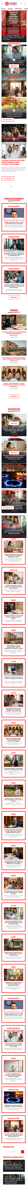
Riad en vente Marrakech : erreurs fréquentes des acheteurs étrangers (14, 384)
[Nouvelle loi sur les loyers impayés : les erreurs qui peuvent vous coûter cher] (13, 700)
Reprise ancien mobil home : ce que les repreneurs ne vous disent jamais (13, 954)
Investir (14, 409)
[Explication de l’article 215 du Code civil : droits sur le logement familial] (13, 975)
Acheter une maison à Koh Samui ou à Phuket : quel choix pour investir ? (13, 587)
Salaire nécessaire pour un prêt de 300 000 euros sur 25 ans (14, 223)
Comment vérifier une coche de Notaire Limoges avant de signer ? (14, 332)
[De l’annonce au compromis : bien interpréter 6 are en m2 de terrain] (13, 791)
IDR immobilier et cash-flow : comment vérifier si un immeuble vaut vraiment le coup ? (13, 1181)
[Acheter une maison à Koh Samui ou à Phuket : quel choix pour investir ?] (13, 578)
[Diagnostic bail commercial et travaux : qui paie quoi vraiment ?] (13, 669)
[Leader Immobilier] (11, 3)
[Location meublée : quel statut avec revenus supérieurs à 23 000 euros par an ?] (14, 88)
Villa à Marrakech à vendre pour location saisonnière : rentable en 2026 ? (13, 892)
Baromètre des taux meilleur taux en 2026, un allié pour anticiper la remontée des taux (14, 254)
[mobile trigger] (3, 3)
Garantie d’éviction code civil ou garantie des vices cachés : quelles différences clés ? (13, 831)
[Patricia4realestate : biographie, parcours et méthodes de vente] (13, 761)
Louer (14, 436)
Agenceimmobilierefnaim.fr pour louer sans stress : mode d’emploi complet (14, 922)
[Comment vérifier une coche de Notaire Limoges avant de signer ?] (14, 322)
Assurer (14, 41)
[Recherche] (21, 3)
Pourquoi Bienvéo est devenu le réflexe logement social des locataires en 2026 (13, 15)
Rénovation (14, 465)
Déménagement (14, 137)
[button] (12, 125)
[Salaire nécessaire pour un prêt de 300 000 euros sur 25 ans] (14, 214)
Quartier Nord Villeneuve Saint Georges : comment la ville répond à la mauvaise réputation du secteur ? (13, 36)
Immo (14, 310)
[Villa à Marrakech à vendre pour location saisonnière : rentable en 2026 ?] (13, 883)
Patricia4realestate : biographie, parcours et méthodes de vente (13, 769)
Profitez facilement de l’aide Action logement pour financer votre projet (13, 162)
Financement (14, 198)
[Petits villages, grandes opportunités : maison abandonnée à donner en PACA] (14, 348)
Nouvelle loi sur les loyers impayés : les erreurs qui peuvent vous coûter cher (13, 710)
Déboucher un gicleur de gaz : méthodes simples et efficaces (14, 492)
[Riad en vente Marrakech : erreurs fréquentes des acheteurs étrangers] (14, 373)
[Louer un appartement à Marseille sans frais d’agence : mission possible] (13, 1066)
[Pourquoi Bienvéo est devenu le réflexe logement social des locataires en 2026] (13, 546)
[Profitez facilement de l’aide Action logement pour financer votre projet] (14, 150)
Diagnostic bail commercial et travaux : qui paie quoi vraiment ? (13, 678)
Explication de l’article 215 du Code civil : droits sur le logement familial (13, 984)
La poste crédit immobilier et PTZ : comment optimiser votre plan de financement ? (14, 286)
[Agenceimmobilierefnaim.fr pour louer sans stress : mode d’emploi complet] (13, 913)
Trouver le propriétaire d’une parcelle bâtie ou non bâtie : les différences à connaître (13, 862)
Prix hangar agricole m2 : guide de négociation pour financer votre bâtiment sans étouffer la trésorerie (14, 1166)
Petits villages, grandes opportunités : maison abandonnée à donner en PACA (14, 358)
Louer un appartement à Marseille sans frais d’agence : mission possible (13, 1075)
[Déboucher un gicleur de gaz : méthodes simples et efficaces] (14, 479)
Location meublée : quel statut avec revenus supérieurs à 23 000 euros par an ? (13, 101)
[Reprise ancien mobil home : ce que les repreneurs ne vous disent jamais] (13, 945)
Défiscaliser (14, 75)
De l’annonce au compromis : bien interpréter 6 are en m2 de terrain (13, 800)
